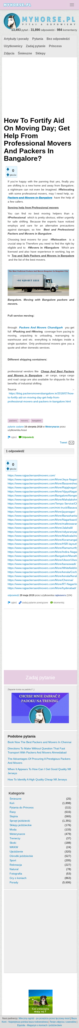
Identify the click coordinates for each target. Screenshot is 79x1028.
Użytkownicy (13, 46)
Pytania (37, 38)
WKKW (14, 847)
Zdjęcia (9, 53)
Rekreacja (16, 864)
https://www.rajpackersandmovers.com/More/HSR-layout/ (42, 543)
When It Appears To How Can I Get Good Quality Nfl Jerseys (39, 771)
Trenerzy (15, 838)
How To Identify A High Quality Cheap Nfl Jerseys (37, 779)
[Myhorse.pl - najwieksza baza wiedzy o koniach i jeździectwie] (39, 21)
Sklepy (40, 53)
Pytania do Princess (22, 807)
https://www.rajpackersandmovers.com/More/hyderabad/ (42, 588)
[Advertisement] (39, 86)
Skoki (13, 842)
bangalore (36, 420)
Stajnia (14, 816)
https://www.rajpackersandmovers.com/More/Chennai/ (40, 580)
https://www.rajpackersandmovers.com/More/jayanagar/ (41, 511)
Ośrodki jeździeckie (21, 855)
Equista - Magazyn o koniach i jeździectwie (39, 1025)
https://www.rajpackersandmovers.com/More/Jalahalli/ (40, 527)
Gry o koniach (18, 878)
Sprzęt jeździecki (20, 820)
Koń (12, 803)
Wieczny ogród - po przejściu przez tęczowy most (44, 1018)
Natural (14, 869)
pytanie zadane (16, 426)
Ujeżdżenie (16, 851)
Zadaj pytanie (35, 46)
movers (24, 420)
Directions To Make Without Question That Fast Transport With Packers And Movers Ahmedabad (37, 750)
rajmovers (60, 595)
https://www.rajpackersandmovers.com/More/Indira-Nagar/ (43, 551)
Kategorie (17, 793)
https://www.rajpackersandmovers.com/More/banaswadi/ (42, 563)
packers (13, 420)
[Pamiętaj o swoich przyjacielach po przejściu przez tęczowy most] (41, 1001)
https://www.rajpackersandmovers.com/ (31, 475)
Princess (55, 46)
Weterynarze (52, 426)
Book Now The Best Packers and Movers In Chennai (39, 742)
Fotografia (16, 873)
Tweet (63, 442)
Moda (13, 829)
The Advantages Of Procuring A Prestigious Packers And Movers (39, 760)
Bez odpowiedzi (58, 38)
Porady (14, 882)
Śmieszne (25, 53)
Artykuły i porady (16, 38)
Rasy (13, 811)
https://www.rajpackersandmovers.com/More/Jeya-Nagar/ (42, 479)
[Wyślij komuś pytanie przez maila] (71, 442)
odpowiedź (13, 595)
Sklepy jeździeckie (21, 825)
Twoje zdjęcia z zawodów (63, 1022)
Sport (13, 860)
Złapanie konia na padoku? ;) (21, 689)
